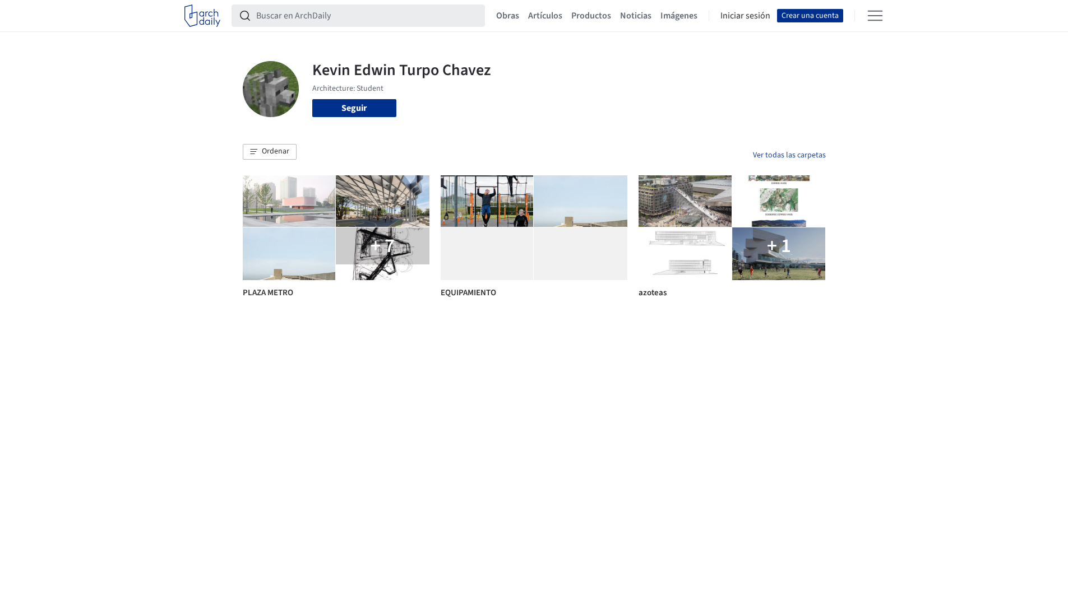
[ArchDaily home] (202, 15)
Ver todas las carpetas (789, 155)
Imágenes (678, 16)
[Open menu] (875, 16)
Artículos (545, 16)
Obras (507, 16)
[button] (270, 152)
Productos (591, 16)
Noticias (635, 16)
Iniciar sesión (745, 16)
